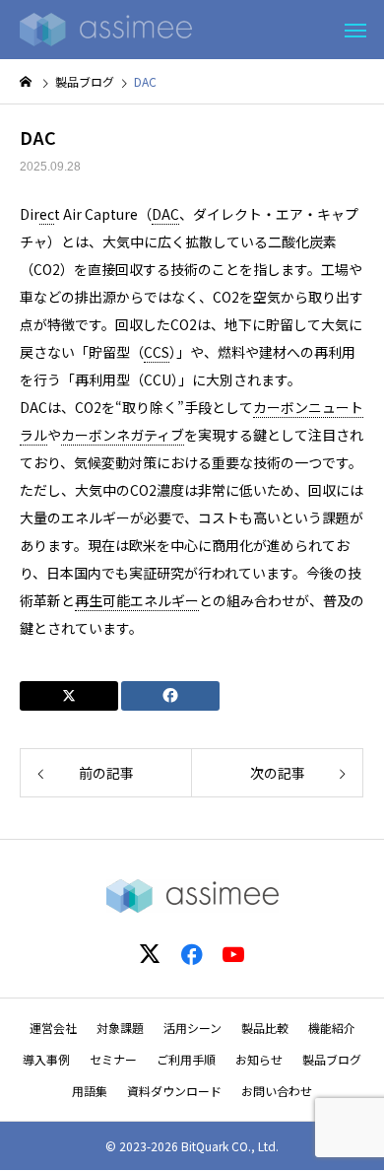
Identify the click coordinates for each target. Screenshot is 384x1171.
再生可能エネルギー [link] (137, 600)
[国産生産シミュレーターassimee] (106, 29)
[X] (150, 953)
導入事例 (46, 1059)
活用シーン (192, 1027)
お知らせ (259, 1059)
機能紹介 (331, 1027)
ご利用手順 (186, 1059)
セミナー (113, 1059)
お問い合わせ (276, 1090)
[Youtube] (233, 953)
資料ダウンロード (174, 1090)
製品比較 (264, 1027)
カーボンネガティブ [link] (122, 435)
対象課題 (120, 1027)
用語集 (89, 1090)
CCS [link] (156, 352)
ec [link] (46, 214)
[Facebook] (192, 953)
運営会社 (53, 1027)
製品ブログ (331, 1059)
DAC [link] (165, 214)
